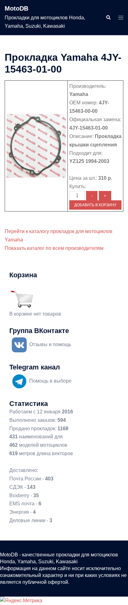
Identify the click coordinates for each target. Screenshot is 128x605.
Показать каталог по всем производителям (54, 248)
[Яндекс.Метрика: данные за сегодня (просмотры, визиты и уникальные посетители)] (21, 601)
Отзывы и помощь (50, 344)
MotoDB (16, 8)
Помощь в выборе (50, 380)
